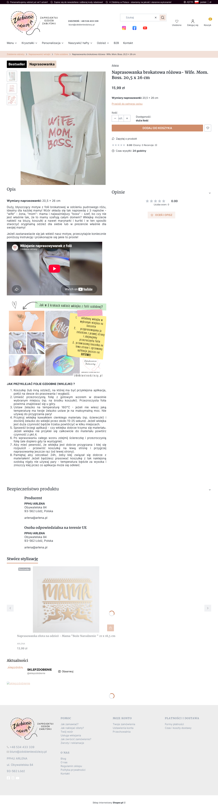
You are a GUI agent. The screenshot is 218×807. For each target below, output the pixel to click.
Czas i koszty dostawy (178, 728)
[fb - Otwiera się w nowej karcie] (9, 778)
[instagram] (13, 778)
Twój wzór (67, 731)
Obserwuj (67, 671)
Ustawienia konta (123, 728)
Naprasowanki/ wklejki (39, 54)
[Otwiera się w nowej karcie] (124, 28)
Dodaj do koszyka (157, 128)
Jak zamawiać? (70, 724)
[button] (163, 17)
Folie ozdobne (61, 54)
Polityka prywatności (73, 769)
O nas (64, 762)
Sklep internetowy (108, 802)
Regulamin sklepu (71, 766)
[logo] (32, 728)
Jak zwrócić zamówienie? (76, 739)
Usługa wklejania (71, 735)
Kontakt (65, 773)
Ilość (114, 112)
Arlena (115, 65)
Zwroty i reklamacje (72, 743)
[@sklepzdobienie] (15, 671)
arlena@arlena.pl (35, 517)
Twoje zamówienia (124, 724)
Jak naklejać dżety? (72, 728)
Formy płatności (174, 724)
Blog (63, 758)
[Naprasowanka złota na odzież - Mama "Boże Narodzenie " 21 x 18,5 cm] (66, 599)
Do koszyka (110, 627)
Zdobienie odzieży (16, 54)
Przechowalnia (121, 731)
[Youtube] (18, 778)
